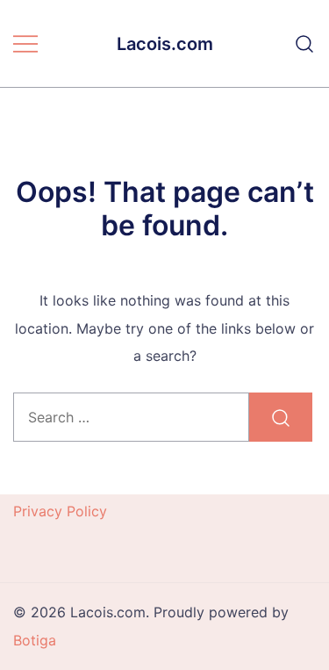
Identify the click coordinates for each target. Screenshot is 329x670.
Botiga (34, 640)
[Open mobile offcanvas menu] (25, 44)
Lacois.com (165, 43)
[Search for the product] (280, 417)
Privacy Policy (60, 511)
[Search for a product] (305, 44)
